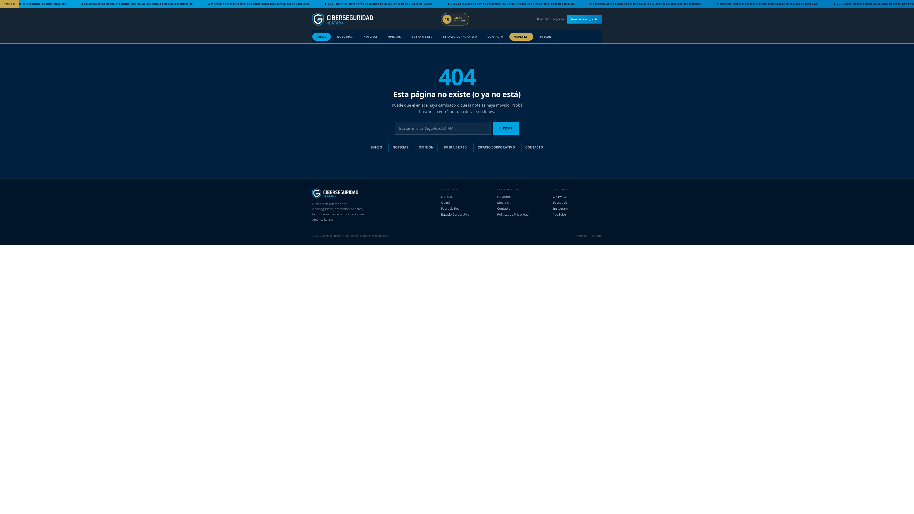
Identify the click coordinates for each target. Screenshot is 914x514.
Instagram (560, 208)
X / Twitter (560, 196)
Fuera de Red (422, 36)
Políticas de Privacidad (513, 214)
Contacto (495, 36)
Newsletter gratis (584, 19)
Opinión (394, 36)
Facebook (560, 202)
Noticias (370, 36)
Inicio (322, 36)
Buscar (545, 36)
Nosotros (345, 36)
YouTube (559, 214)
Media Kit (521, 36)
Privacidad (580, 235)
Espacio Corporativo (460, 36)
